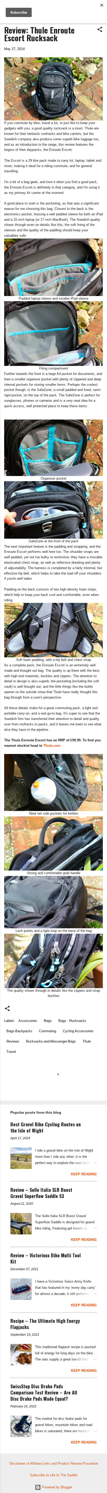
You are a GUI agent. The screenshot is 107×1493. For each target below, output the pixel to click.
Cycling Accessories (78, 1031)
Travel (11, 1052)
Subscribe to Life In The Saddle (53, 1475)
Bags (48, 1021)
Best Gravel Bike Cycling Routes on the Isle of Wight (45, 1127)
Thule (87, 1041)
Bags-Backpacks (19, 1031)
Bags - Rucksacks (72, 1021)
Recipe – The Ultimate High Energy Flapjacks (45, 1323)
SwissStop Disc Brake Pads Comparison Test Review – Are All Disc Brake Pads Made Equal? (43, 1392)
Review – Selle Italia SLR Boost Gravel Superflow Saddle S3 (41, 1192)
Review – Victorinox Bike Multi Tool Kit (45, 1258)
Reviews (12, 1041)
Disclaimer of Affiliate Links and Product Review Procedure (53, 1463)
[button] (100, 29)
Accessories (27, 1021)
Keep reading (84, 1174)
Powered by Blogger (56, 1487)
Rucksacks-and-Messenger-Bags (51, 1041)
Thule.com (52, 746)
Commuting (47, 1031)
